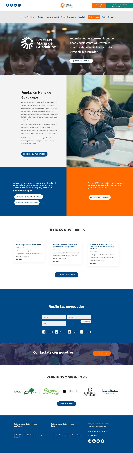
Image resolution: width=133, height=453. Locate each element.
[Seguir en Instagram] (11, 5)
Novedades (82, 17)
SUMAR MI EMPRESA (66, 404)
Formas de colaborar (68, 17)
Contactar (102, 353)
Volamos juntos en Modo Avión (28, 244)
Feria (104, 17)
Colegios (39, 17)
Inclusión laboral (53, 17)
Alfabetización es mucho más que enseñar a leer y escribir (65, 245)
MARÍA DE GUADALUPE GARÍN (27, 202)
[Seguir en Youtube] (15, 5)
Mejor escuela (94, 17)
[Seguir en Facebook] (7, 5)
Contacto (111, 17)
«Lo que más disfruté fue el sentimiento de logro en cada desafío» (102, 246)
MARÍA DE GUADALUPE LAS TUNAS (28, 197)
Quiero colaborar (81, 61)
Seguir (49, 332)
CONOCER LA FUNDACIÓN (34, 154)
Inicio (20, 17)
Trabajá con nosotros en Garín (97, 426)
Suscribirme (86, 322)
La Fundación (29, 17)
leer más (19, 259)
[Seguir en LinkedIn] (19, 5)
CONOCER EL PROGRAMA (99, 197)
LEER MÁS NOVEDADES (66, 275)
